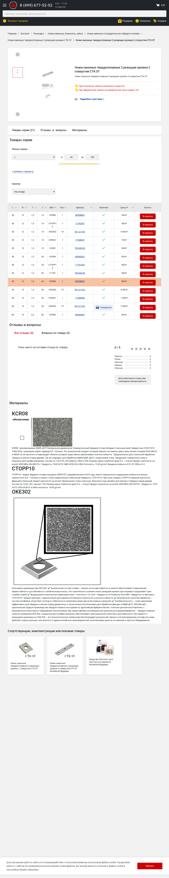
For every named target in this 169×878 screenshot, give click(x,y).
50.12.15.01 (80, 289)
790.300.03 (80, 248)
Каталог (25, 33)
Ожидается (106, 307)
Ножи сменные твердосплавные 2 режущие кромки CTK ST (40, 40)
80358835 (79, 281)
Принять (150, 866)
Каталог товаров (18, 20)
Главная (12, 33)
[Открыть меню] (5, 5)
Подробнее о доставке (91, 99)
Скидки (162, 20)
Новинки (145, 20)
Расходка (39, 33)
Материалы (79, 130)
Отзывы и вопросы (25, 325)
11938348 (79, 298)
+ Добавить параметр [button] (23, 171)
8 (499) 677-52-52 (36, 5)
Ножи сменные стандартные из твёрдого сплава (113, 33)
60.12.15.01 (80, 306)
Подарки (127, 20)
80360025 (79, 256)
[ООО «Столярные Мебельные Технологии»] (13, 8)
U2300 (52, 248)
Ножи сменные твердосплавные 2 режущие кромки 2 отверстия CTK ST (115, 40)
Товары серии (20, 140)
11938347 (79, 240)
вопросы (61, 130)
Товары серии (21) (23, 130)
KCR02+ (52, 240)
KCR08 (52, 215)
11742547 (79, 223)
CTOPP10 (52, 225)
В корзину (148, 216)
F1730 (52, 273)
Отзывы (46, 130)
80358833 (79, 215)
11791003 (79, 265)
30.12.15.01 (80, 231)
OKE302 (52, 231)
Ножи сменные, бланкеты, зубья (65, 33)
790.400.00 (80, 273)
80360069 (79, 314)
